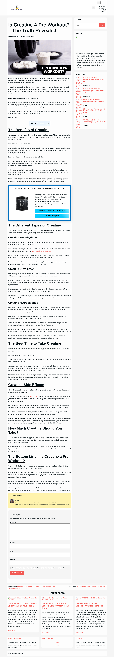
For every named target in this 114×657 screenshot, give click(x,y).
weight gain (33, 396)
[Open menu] (93, 7)
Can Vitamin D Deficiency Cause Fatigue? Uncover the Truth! (93, 90)
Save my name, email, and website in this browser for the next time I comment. (38, 568)
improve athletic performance (41, 251)
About (57, 642)
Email (12, 551)
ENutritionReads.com (17, 653)
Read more (11, 630)
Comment (13, 522)
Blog (57, 644)
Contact (57, 645)
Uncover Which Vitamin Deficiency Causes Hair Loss (93, 100)
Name (12, 542)
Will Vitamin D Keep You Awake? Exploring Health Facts (94, 121)
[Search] (102, 25)
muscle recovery (13, 107)
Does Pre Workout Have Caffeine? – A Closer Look (91, 586)
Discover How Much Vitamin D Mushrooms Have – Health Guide (94, 110)
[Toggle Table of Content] (47, 123)
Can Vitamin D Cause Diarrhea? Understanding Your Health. (94, 79)
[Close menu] (99, 2)
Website (12, 559)
